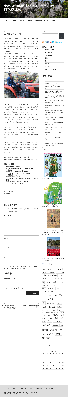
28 (56, 368)
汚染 (49, 321)
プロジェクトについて (18, 20)
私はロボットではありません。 (15, 288)
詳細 (43, 147)
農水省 (53, 329)
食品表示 (50, 334)
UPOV (60, 269)
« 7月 (46, 373)
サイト (6, 257)
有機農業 (8, 193)
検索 (43, 32)
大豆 (48, 315)
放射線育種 (48, 55)
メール (7, 248)
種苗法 (46, 325)
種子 (46, 61)
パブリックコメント (50, 291)
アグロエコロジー (10, 191)
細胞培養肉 (55, 325)
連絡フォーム (54, 20)
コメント (7, 215)
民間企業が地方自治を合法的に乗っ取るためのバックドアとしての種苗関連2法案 (54, 112)
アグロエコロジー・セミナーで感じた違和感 (18, 173)
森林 (56, 318)
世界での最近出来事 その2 (13, 166)
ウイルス (50, 278)
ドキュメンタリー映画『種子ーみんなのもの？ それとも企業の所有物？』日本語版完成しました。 (53, 232)
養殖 (48, 338)
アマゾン (47, 66)
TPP (54, 269)
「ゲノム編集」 (39, 388)
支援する (30, 20)
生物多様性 (57, 321)
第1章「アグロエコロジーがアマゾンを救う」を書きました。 (53, 259)
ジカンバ (56, 285)
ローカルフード (51, 303)
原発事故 (49, 310)
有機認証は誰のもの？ (12, 175)
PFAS (49, 269)
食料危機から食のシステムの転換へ (15, 170)
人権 (44, 307)
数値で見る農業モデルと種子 (13, 176)
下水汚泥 (60, 303)
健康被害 (52, 307)
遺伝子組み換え (50, 49)
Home (8, 20)
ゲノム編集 (48, 52)
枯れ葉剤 (50, 318)
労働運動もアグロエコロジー (52, 83)
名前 (6, 238)
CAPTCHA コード (9, 279)
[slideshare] (56, 43)
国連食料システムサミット (52, 312)
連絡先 (44, 149)
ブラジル (47, 64)
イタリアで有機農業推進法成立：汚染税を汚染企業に (20, 168)
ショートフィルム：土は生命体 (14, 183)
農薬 (46, 58)
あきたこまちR (48, 272)
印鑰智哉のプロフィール (41, 20)
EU (44, 269)
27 (53, 368)
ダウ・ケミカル (50, 288)
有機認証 (55, 315)
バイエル (59, 288)
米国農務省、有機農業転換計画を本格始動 (17, 171)
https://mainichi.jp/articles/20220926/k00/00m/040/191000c (21, 159)
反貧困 (54, 310)
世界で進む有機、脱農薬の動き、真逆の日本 (18, 181)
